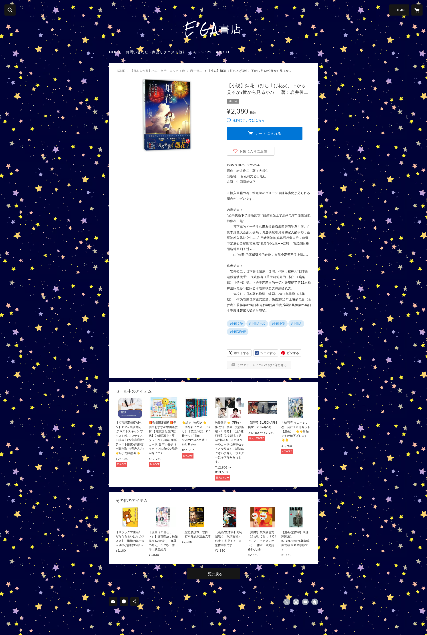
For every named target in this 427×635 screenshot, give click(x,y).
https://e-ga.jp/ (314, 602)
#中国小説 (278, 323)
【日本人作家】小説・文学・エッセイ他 (157, 70)
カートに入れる (268, 133)
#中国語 (296, 323)
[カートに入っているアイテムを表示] (417, 10)
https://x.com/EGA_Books (286, 602)
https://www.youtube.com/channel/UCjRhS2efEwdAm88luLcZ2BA (305, 602)
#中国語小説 (257, 323)
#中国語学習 (238, 331)
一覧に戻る (213, 574)
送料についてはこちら (249, 120)
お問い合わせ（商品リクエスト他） (156, 52)
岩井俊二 (196, 70)
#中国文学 (236, 323)
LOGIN (399, 10)
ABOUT (223, 52)
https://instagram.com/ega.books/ (296, 602)
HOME (115, 52)
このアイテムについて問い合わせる (262, 365)
